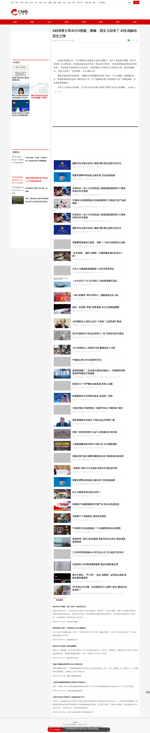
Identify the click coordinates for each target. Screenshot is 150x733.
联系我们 (67, 727)
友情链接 (92, 727)
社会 (49, 22)
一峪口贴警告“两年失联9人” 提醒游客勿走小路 (95, 295)
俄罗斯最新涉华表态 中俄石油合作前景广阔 (93, 419)
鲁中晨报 (71, 40)
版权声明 (79, 727)
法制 (73, 2)
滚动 (135, 22)
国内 (15, 22)
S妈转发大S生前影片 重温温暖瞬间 (64, 646)
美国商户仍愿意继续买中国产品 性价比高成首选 (95, 504)
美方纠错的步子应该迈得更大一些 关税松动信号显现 (98, 333)
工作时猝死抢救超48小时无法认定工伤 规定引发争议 (98, 552)
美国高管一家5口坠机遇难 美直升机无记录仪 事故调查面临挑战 (98, 540)
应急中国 (88, 2)
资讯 (17, 2)
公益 (64, 2)
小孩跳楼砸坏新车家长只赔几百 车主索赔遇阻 (94, 443)
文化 (45, 2)
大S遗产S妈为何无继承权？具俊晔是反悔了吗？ (68, 697)
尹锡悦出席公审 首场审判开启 (87, 359)
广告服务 (60, 727)
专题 (83, 22)
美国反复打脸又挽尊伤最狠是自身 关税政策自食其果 (98, 456)
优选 (68, 2)
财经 (26, 2)
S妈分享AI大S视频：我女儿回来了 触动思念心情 (69, 606)
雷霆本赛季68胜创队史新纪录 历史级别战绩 (93, 175)
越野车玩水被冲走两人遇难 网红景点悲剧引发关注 (96, 163)
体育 (66, 22)
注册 (129, 2)
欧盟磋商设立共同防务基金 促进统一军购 (92, 395)
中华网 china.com (20, 12)
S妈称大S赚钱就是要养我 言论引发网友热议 (67, 664)
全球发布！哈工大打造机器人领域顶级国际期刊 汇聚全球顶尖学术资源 (99, 189)
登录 (136, 2)
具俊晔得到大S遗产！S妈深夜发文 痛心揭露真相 (69, 628)
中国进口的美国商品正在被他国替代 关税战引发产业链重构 (99, 201)
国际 (32, 22)
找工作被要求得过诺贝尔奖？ (86, 492)
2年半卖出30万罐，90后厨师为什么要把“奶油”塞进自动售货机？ (99, 588)
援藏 (50, 2)
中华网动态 (99, 727)
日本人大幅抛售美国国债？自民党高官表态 (93, 268)
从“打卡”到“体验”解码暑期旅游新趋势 (79, 729)
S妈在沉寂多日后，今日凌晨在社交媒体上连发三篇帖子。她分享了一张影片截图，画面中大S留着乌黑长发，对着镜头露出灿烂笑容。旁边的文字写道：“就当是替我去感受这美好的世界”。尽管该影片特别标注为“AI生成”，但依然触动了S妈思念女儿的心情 (94, 613)
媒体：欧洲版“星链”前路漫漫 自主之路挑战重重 (95, 307)
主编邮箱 (75, 722)
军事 (21, 2)
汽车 (35, 2)
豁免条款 (85, 727)
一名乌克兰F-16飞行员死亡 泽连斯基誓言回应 (94, 280)
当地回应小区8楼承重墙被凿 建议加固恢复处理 (95, 564)
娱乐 (31, 2)
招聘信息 (73, 727)
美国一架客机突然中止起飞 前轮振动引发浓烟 (94, 431)
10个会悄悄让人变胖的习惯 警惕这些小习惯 (93, 347)
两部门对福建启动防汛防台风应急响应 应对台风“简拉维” (20, 97)
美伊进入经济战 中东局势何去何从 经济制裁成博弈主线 (20, 115)
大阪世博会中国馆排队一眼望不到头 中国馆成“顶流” (98, 407)
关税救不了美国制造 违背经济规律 (89, 516)
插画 (54, 2)
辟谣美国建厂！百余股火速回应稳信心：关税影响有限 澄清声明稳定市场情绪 (98, 372)
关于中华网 (53, 727)
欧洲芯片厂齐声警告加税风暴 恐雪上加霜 (92, 383)
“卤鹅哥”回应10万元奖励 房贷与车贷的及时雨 (94, 468)
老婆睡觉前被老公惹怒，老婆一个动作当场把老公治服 (98, 242)
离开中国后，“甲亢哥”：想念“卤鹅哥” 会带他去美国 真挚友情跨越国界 (99, 576)
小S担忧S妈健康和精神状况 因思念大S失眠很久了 (69, 682)
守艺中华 (80, 2)
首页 (12, 2)
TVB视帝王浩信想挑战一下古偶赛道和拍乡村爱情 (96, 528)
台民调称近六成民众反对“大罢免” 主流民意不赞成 (96, 321)
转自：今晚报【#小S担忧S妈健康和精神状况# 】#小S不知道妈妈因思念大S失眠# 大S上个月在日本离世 (93, 686)
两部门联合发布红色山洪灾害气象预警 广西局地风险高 (39, 97)
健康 (59, 2)
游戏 (40, 2)
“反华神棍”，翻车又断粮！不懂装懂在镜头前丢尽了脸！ (97, 254)
